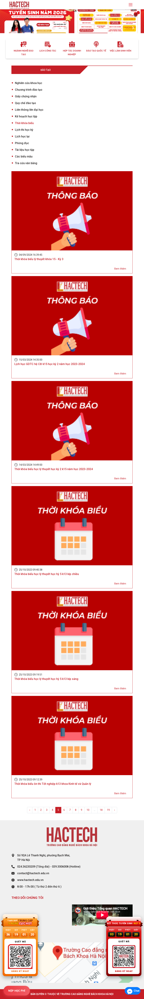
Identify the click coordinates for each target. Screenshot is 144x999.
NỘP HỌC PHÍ (16, 990)
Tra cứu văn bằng (26, 163)
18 (101, 810)
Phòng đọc (22, 143)
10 (88, 810)
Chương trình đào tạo (28, 89)
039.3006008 (60, 866)
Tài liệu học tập (24, 149)
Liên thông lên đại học (29, 109)
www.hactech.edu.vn (30, 880)
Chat (136, 990)
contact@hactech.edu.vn (33, 873)
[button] (11, 27)
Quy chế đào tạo (25, 103)
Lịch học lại (22, 136)
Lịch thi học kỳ (24, 129)
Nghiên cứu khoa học (28, 83)
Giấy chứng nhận (26, 96)
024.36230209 (26, 866)
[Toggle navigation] (130, 4)
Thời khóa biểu (24, 123)
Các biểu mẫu (23, 156)
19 (108, 810)
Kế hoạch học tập (26, 116)
